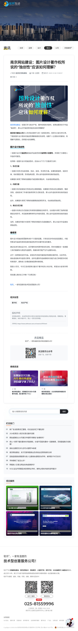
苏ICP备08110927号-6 (47, 627)
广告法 (49, 620)
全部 (21, 48)
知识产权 (24, 303)
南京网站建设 (15, 125)
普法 (48, 48)
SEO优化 (6, 620)
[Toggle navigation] (71, 4)
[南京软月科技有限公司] (12, 4)
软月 (12, 284)
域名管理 (61, 620)
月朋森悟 (68, 48)
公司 (57, 48)
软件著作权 (26, 620)
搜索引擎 (12, 620)
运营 (30, 48)
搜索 (64, 411)
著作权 (14, 303)
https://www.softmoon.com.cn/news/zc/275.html (32, 324)
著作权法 (43, 620)
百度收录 (19, 620)
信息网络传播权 (35, 620)
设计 (39, 48)
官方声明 (37, 627)
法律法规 (55, 620)
